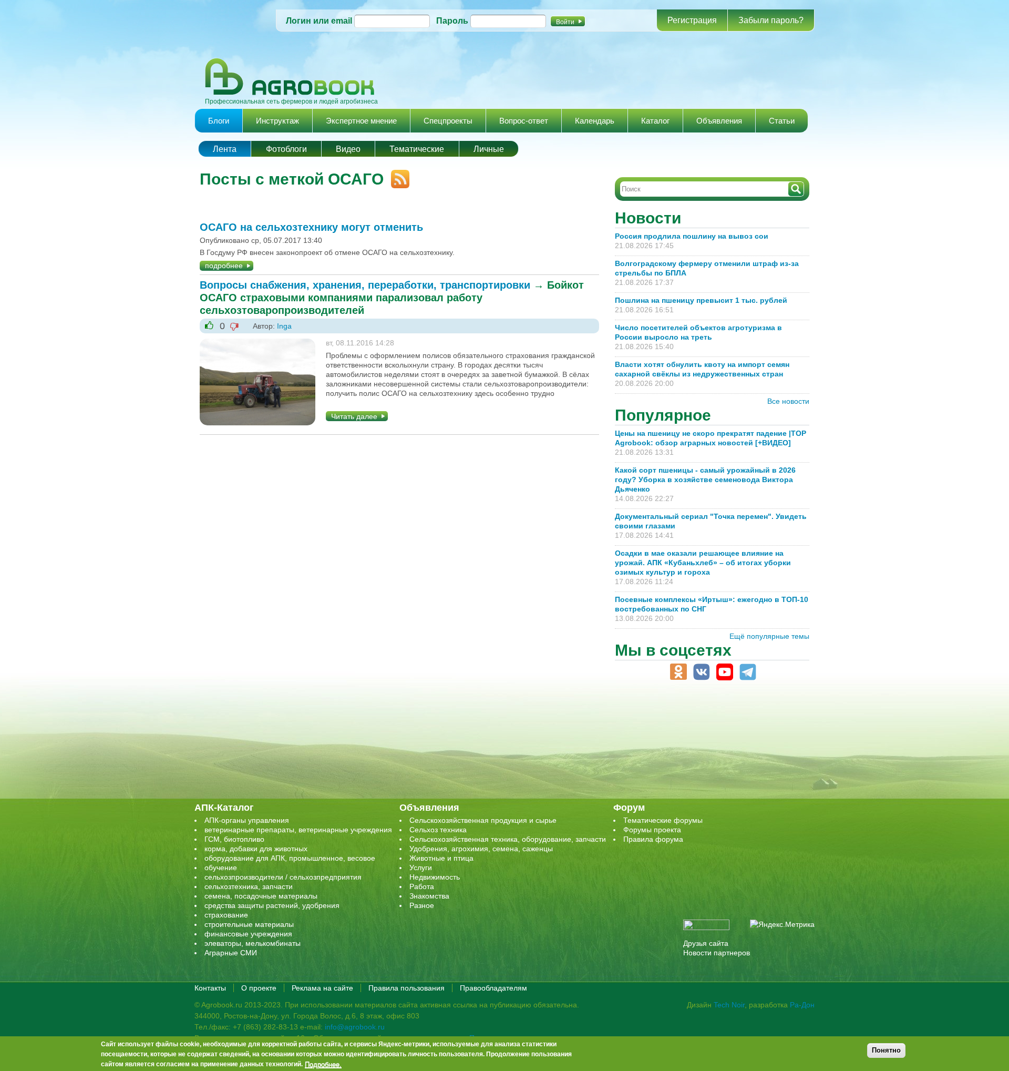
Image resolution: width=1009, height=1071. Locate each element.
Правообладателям (493, 988)
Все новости (788, 401)
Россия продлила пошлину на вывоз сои (691, 236)
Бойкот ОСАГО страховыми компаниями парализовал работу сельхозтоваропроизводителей (392, 297)
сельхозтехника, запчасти (248, 886)
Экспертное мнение (361, 120)
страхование (226, 915)
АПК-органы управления (246, 820)
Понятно (886, 1050)
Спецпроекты (448, 120)
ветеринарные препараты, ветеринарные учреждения (298, 829)
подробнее (224, 265)
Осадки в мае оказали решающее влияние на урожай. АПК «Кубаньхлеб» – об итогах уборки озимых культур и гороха (703, 562)
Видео (348, 149)
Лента (224, 149)
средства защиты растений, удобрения (271, 905)
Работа (421, 886)
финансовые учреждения (248, 934)
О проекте (258, 988)
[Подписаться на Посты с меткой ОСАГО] (396, 174)
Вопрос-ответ (523, 120)
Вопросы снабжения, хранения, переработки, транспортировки (365, 285)
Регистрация (692, 20)
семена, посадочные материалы (260, 896)
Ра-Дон (802, 1005)
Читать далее (354, 416)
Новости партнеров (716, 952)
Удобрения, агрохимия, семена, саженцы (481, 848)
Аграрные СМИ (230, 952)
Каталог (655, 120)
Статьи (782, 120)
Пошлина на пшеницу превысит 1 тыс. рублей (705, 300)
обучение (220, 867)
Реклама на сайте (322, 988)
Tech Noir (729, 1005)
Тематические (416, 149)
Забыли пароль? (771, 20)
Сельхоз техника (438, 829)
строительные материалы (249, 924)
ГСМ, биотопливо (234, 839)
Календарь (594, 120)
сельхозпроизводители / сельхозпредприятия (283, 877)
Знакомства (429, 896)
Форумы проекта (652, 829)
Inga (284, 326)
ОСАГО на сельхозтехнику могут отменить (311, 227)
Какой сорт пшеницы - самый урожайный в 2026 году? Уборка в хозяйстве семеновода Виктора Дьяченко (705, 479)
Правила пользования (406, 988)
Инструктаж (277, 120)
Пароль (452, 20)
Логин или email (319, 20)
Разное (421, 905)
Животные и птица (441, 858)
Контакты (210, 988)
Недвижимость (434, 877)
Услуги (420, 867)
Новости (648, 218)
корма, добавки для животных (255, 848)
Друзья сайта (705, 943)
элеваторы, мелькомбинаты (252, 943)
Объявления (719, 120)
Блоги (218, 120)
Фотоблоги (286, 149)
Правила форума (653, 839)
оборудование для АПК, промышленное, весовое (289, 858)
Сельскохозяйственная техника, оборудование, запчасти (507, 839)
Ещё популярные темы (769, 636)
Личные (488, 149)
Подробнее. (323, 1064)
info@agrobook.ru (355, 1027)
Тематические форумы (663, 820)
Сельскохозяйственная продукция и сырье (483, 820)
